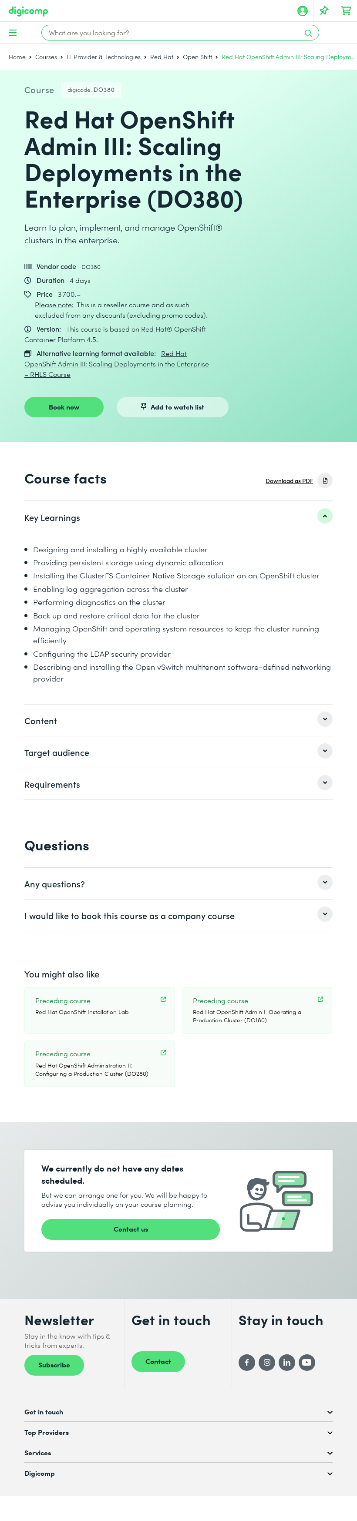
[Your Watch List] (324, 11)
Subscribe (54, 1364)
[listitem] (178, 517)
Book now (64, 406)
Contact (158, 1361)
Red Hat (161, 57)
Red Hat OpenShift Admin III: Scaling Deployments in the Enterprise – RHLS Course (116, 364)
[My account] (302, 11)
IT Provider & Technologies (104, 57)
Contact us (131, 1228)
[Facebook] (247, 1362)
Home (17, 57)
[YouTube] (307, 1362)
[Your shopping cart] (346, 11)
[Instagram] (267, 1362)
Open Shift (197, 57)
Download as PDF (289, 481)
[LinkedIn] (287, 1362)
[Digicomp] (28, 12)
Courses (46, 57)
